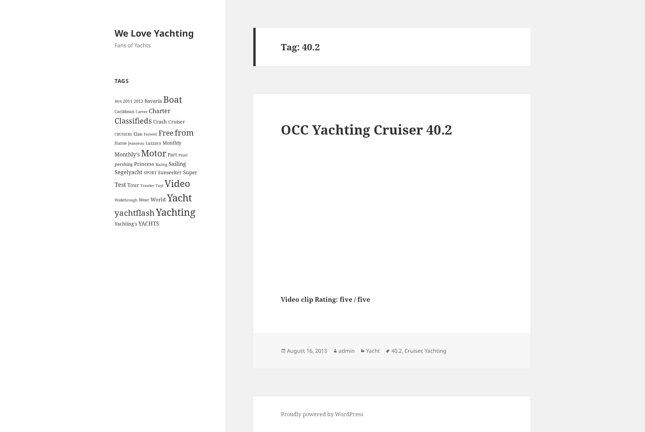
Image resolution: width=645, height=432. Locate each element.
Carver (141, 111)
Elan (137, 134)
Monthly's (127, 154)
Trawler (147, 185)
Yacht (179, 197)
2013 (138, 101)
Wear (144, 200)
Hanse (121, 143)
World (158, 199)
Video (177, 183)
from (184, 132)
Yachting (176, 212)
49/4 (118, 101)
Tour (133, 185)
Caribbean (124, 111)
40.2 (396, 350)
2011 (127, 101)
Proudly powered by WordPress (322, 414)
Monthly (172, 143)
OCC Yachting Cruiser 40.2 (366, 129)
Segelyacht (128, 172)
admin (347, 350)
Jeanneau (136, 143)
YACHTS (148, 223)
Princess (144, 163)
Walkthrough (126, 200)
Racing (161, 164)
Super (190, 172)
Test (120, 184)
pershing (124, 164)
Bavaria (153, 101)
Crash (160, 121)
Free (166, 133)
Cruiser (176, 121)
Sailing (177, 163)
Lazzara (153, 143)
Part (172, 154)
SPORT (150, 173)
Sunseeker (170, 172)
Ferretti (150, 134)
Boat (172, 99)
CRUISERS (123, 134)
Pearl (182, 155)
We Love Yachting (154, 33)
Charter (159, 111)
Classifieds (133, 121)
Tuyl (159, 185)
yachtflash (135, 212)
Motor (153, 153)
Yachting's (126, 224)
